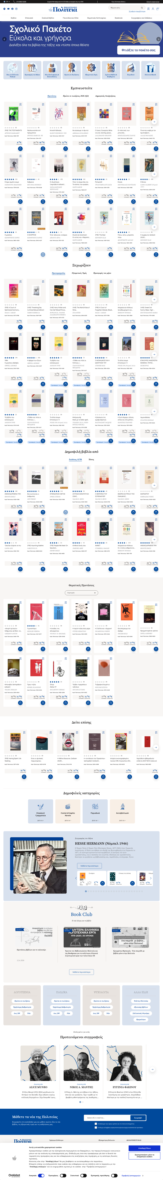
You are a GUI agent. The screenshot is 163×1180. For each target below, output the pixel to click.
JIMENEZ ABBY (78, 548)
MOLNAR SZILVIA (101, 687)
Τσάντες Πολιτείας (141, 1001)
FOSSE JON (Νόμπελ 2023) (126, 366)
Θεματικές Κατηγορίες (96, 18)
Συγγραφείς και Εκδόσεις (141, 18)
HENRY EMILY (55, 551)
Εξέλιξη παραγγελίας (153, 2)
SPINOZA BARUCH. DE (35, 136)
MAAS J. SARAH (10, 313)
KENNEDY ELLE (100, 238)
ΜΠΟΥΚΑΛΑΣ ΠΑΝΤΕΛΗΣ (127, 185)
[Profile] (153, 9)
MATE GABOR (77, 187)
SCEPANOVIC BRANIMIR (13, 185)
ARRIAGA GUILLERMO (80, 133)
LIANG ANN (9, 548)
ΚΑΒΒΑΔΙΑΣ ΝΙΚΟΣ (146, 497)
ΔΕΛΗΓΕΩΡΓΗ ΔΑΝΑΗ (125, 240)
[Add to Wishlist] (20, 104)
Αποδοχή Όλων (144, 1148)
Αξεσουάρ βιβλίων (141, 1007)
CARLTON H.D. (32, 548)
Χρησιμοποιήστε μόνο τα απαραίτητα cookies (144, 1156)
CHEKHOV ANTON (11, 634)
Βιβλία (13, 18)
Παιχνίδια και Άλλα (70, 18)
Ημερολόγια (140, 1019)
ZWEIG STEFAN (55, 497)
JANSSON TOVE (55, 366)
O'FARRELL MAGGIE (102, 548)
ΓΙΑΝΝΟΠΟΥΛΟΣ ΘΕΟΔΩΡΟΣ (78, 367)
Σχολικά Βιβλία (48, 18)
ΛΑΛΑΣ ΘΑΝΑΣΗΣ (146, 136)
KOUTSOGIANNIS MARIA (148, 313)
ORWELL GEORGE (11, 366)
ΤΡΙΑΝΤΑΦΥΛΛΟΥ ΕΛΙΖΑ (103, 185)
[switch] (63, 1175)
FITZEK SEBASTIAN (79, 631)
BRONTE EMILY (10, 497)
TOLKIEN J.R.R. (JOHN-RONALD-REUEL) (80, 424)
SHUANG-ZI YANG (79, 690)
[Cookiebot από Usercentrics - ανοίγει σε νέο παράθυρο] (14, 1175)
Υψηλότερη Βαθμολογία (22, 1007)
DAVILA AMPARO (146, 633)
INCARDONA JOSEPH (102, 631)
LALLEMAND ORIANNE (103, 136)
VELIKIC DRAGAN (11, 690)
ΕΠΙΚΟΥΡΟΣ (144, 366)
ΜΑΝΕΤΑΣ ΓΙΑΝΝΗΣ (125, 423)
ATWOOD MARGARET (12, 133)
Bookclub (118, 18)
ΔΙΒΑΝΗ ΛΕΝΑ (55, 238)
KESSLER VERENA (33, 631)
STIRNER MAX (100, 366)
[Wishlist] (148, 9)
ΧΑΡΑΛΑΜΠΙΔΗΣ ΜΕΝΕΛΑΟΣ (56, 188)
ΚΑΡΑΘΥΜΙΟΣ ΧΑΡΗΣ (12, 238)
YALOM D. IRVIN (78, 499)
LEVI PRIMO (31, 499)
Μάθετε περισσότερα (89, 866)
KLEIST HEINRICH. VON (58, 133)
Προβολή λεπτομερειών (131, 1176)
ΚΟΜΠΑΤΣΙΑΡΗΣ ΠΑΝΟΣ (126, 136)
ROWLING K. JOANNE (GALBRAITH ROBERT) (58, 314)
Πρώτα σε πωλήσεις (22, 1001)
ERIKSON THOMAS (124, 313)
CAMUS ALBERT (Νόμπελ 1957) (149, 186)
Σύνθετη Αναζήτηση (137, 11)
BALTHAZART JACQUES (103, 423)
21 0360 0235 (21, 2)
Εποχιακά (29, 18)
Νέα (28, 1013)
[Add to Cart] (20, 148)
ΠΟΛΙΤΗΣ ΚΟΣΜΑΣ (147, 420)
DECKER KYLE (122, 634)
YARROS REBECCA (33, 313)
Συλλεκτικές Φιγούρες (141, 1013)
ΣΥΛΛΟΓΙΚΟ (76, 313)
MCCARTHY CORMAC (57, 690)
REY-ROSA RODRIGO (34, 185)
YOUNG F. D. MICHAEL (58, 634)
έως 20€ (17, 1013)
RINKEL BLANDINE (34, 687)
